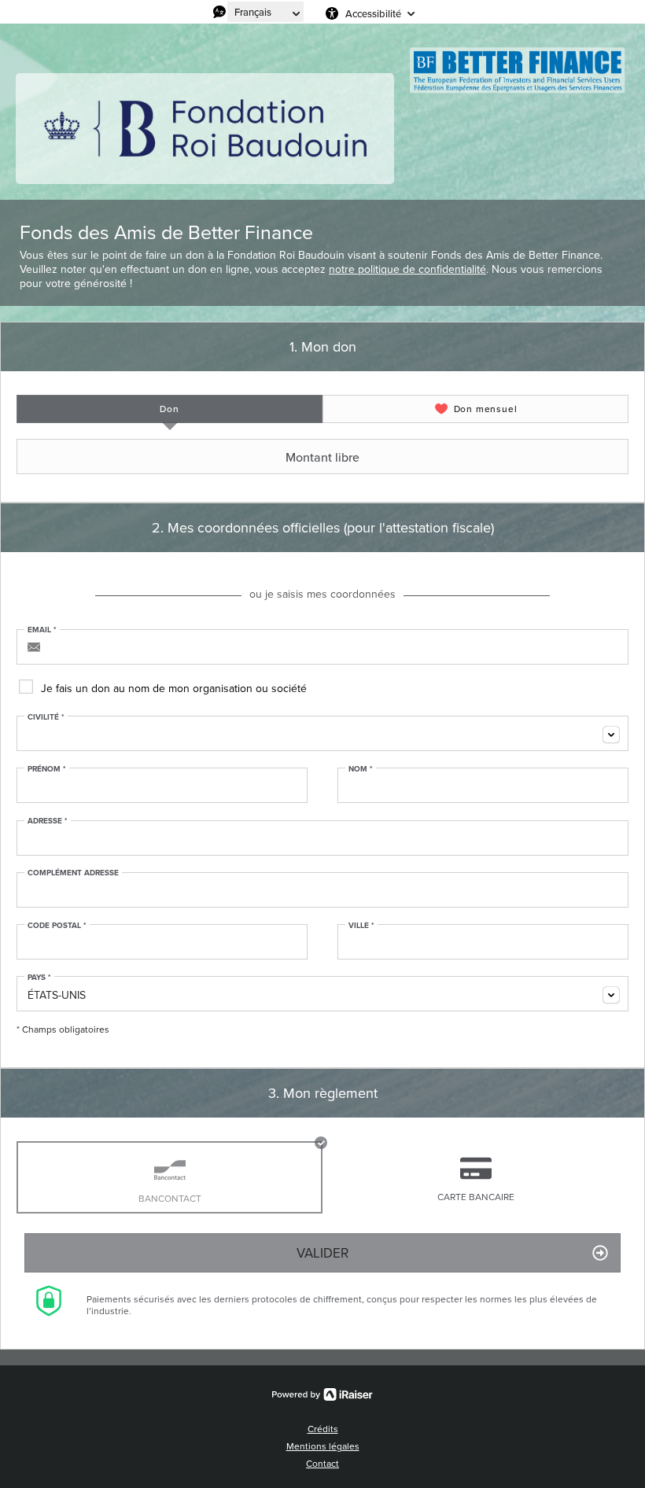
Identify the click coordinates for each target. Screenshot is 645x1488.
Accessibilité (373, 13)
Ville (361, 925)
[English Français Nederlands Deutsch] (265, 12)
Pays (39, 977)
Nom (360, 769)
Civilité (46, 717)
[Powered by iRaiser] (322, 1394)
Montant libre (322, 457)
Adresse (48, 821)
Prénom (47, 769)
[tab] (169, 409)
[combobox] (322, 733)
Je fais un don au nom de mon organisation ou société (174, 688)
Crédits (323, 1428)
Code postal (57, 925)
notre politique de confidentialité (407, 269)
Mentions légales (322, 1446)
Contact (322, 1463)
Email (42, 630)
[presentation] (169, 409)
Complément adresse (73, 873)
